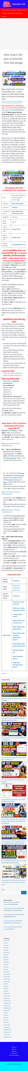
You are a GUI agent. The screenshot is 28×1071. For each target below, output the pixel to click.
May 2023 (6, 989)
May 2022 (6, 1018)
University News (18, 13)
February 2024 (7, 974)
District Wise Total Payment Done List (19, 645)
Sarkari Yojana (11, 13)
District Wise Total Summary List (18, 621)
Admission (8, 10)
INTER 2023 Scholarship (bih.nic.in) (16, 587)
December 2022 (7, 1001)
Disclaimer (14, 1051)
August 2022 (7, 1010)
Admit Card (13, 10)
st (20, 516)
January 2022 (7, 1027)
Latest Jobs (19, 10)
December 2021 (7, 1030)
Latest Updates (19, 101)
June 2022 (6, 1015)
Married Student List (18, 651)
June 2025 (6, 955)
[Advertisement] (14, 33)
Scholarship (4, 13)
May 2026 (6, 948)
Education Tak (18, 4)
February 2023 (7, 996)
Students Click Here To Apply (12, 481)
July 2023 (6, 984)
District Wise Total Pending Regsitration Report (18, 636)
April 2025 (6, 960)
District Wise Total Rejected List (18, 628)
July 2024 (6, 965)
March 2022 (6, 1022)
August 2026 (7, 940)
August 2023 (7, 981)
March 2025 (6, 962)
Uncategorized (10, 103)
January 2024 (7, 977)
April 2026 (6, 950)
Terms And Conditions (14, 1055)
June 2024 (6, 967)
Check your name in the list (18, 603)
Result (24, 10)
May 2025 (6, 957)
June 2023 (6, 986)
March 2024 (6, 972)
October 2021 (7, 1034)
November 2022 (7, 1003)
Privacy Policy (14, 1053)
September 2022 (7, 1008)
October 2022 (7, 1006)
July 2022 (6, 1013)
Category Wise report (17, 615)
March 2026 (6, 952)
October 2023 (7, 979)
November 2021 (7, 1032)
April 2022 (6, 1020)
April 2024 (6, 969)
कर (24, 552)
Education (4, 16)
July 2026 (6, 943)
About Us (14, 1049)
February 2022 (7, 1025)
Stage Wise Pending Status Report (18, 664)
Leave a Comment (6, 101)
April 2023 (6, 991)
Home (3, 10)
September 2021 (7, 1037)
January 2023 (7, 998)
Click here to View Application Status (19, 609)
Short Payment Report (18, 657)
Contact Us (14, 1047)
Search (3, 890)
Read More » (4, 673)
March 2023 (6, 993)
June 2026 (6, 945)
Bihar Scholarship (17, 203)
